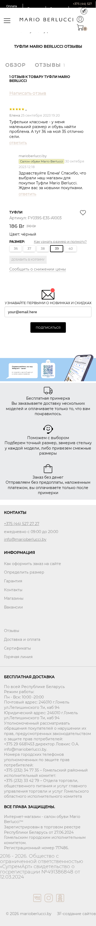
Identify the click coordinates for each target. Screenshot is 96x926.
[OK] (59, 903)
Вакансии (13, 607)
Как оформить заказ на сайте (32, 563)
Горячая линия (18, 656)
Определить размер (24, 572)
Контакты (13, 589)
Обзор (15, 65)
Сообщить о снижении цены (37, 269)
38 (43, 249)
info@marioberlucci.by (25, 539)
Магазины (13, 598)
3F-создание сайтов (76, 913)
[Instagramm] (48, 903)
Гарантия (13, 581)
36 (16, 249)
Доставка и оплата (22, 639)
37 (29, 249)
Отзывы (48, 65)
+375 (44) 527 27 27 (21, 523)
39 (57, 249)
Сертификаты (17, 648)
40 (71, 249)
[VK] (36, 903)
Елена (14, 115)
